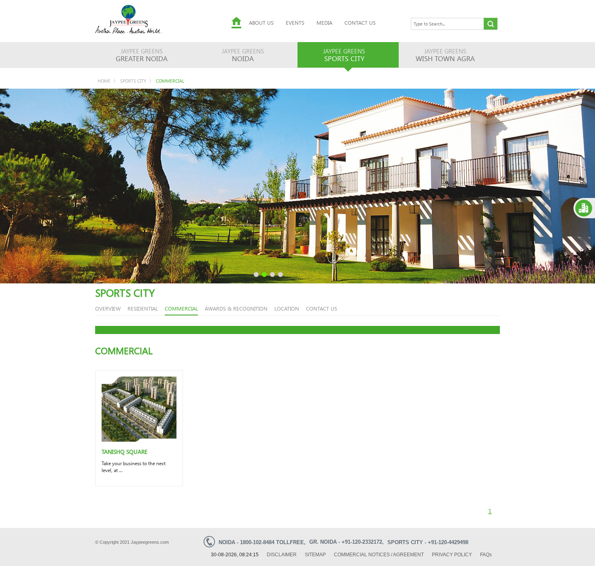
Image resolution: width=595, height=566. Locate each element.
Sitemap (315, 554)
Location (286, 308)
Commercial (170, 81)
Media (324, 22)
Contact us (321, 308)
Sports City (133, 81)
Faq (486, 554)
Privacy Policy (452, 554)
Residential (143, 308)
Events (295, 22)
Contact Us (360, 22)
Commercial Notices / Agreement (379, 554)
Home (104, 81)
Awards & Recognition (236, 308)
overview (108, 308)
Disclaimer (282, 554)
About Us (261, 22)
